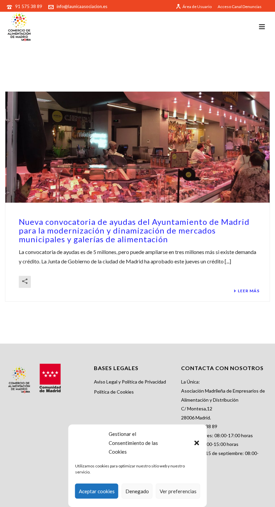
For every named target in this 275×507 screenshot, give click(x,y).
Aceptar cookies (97, 491)
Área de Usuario (197, 6)
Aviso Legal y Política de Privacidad (130, 382)
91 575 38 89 (29, 6)
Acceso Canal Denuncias (240, 7)
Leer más (249, 291)
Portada (234, 69)
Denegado (137, 491)
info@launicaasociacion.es (82, 6)
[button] (197, 443)
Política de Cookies (114, 392)
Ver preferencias (178, 491)
